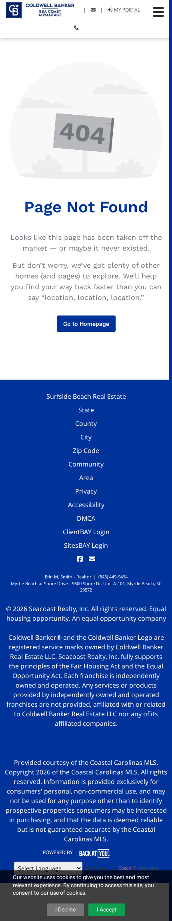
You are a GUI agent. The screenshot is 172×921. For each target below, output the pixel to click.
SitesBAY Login (86, 545)
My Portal (126, 9)
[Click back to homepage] (37, 9)
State (86, 410)
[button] (158, 12)
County (86, 423)
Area (86, 477)
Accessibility (86, 504)
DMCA (86, 518)
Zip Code (86, 450)
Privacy (86, 491)
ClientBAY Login (86, 531)
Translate (145, 868)
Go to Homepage (86, 323)
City (86, 437)
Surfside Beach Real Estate (86, 396)
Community (86, 464)
